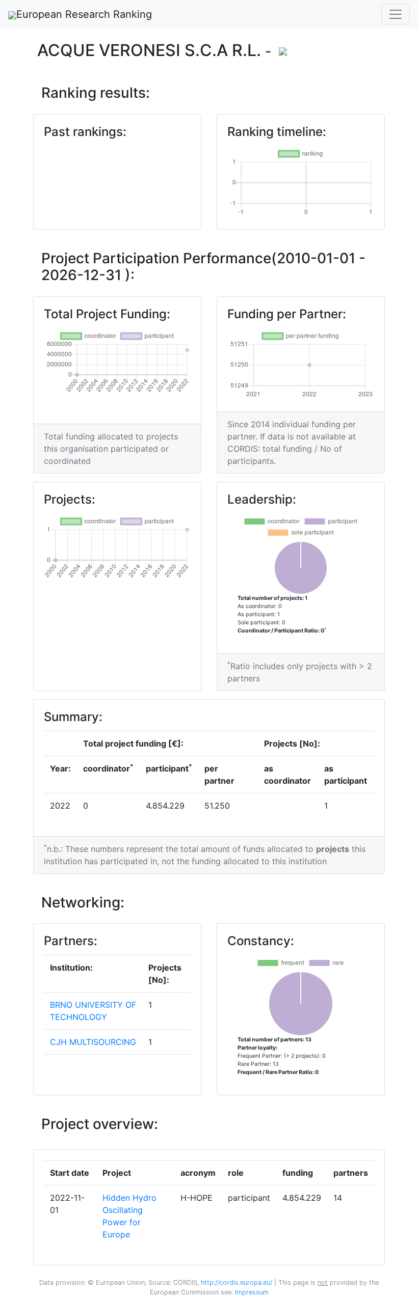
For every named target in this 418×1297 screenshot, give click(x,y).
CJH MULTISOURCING (93, 1042)
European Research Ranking (84, 14)
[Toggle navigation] (395, 14)
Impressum (251, 1292)
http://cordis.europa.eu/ (236, 1282)
